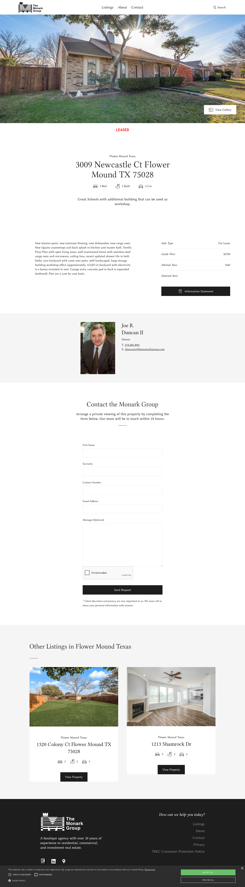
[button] (81, 880)
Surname (88, 463)
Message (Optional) (93, 519)
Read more (150, 869)
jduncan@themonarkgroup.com (145, 349)
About (122, 7)
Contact (137, 7)
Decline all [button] (208, 880)
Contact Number (92, 482)
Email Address (90, 501)
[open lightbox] (122, 69)
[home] (50, 7)
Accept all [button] (208, 872)
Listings (108, 7)
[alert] (122, 876)
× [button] (242, 868)
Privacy (199, 844)
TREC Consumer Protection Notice (178, 851)
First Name (89, 445)
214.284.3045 (132, 345)
